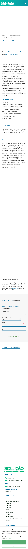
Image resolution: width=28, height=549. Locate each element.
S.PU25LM (14, 428)
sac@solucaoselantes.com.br (13, 486)
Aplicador (8, 505)
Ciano (7, 509)
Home (3, 35)
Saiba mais (8, 538)
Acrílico (8, 500)
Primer (8, 514)
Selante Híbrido (14, 54)
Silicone (8, 520)
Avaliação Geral (6, 317)
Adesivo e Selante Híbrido (14, 35)
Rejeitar (14, 545)
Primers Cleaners (10, 516)
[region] (14, 538)
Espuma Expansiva (10, 511)
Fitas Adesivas (9, 512)
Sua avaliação (6, 308)
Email (3, 329)
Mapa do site (8, 491)
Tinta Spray (9, 521)
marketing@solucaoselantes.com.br (15, 480)
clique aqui (15, 288)
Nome (4, 322)
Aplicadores (9, 507)
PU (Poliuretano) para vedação (14, 518)
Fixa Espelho (14, 455)
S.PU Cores (14, 374)
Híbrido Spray (14, 401)
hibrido (7, 54)
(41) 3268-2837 (10, 478)
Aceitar (14, 542)
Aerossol (8, 503)
